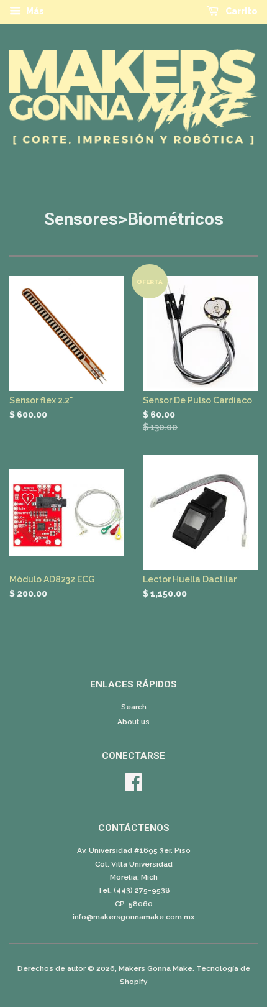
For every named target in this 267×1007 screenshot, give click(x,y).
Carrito (241, 11)
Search (134, 706)
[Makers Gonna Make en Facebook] (133, 787)
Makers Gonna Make (155, 968)
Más (34, 11)
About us (133, 721)
